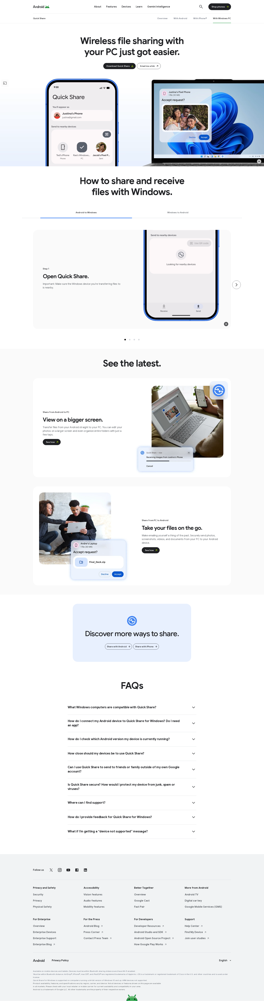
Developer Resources (147, 926)
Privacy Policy (60, 960)
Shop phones (218, 6)
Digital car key (193, 900)
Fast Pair (139, 906)
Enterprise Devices (44, 932)
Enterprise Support (44, 938)
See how (50, 442)
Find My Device (194, 932)
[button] (259, 161)
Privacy (37, 900)
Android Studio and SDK (148, 932)
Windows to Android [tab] (177, 212)
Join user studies (195, 938)
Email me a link (147, 66)
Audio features (93, 900)
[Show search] (201, 6)
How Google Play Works (148, 944)
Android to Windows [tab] (86, 212)
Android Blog (91, 926)
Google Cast (142, 900)
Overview (140, 894)
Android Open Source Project (152, 938)
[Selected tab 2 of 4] (129, 339)
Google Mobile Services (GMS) (203, 906)
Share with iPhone (144, 646)
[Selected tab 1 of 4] (125, 339)
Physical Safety (42, 906)
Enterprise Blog (42, 944)
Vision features (93, 894)
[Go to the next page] (236, 284)
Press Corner (92, 932)
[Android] (38, 6)
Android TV (191, 894)
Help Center (192, 926)
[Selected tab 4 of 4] (139, 339)
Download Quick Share (118, 66)
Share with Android (117, 646)
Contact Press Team (96, 938)
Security (38, 894)
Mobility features (94, 906)
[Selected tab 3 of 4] (134, 339)
